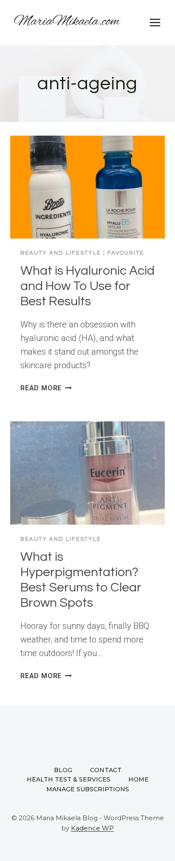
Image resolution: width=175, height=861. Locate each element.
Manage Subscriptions (87, 789)
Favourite (125, 253)
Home (138, 779)
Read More (46, 388)
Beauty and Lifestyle (60, 253)
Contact (105, 770)
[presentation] (87, 187)
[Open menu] (155, 22)
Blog (63, 770)
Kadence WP (92, 828)
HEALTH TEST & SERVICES (68, 779)
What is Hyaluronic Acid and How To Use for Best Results (87, 286)
